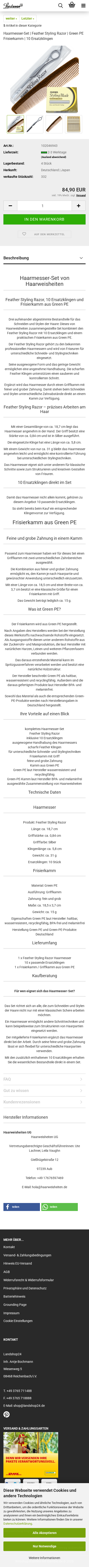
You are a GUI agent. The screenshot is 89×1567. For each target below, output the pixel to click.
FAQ (7, 1079)
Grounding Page (14, 1304)
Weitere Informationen (44, 1558)
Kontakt (9, 1247)
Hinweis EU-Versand (17, 1263)
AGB (6, 1272)
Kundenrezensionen (21, 1102)
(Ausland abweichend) (53, 157)
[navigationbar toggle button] (83, 5)
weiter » (11, 18)
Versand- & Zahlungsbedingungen (27, 1255)
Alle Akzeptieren (45, 1533)
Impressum (11, 1313)
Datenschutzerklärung (17, 1523)
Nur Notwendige (44, 1546)
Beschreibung (16, 258)
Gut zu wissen (16, 1090)
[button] (10, 206)
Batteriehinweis (14, 1296)
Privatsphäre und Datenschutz (25, 1288)
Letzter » (27, 18)
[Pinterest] (6, 1415)
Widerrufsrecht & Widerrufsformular (28, 1280)
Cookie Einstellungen (18, 1321)
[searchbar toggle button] (60, 5)
